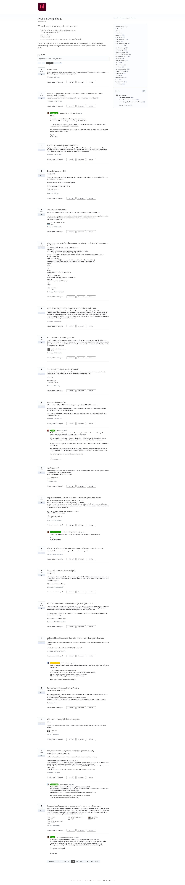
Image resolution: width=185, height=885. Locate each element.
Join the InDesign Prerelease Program (49, 46)
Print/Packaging (56, 825)
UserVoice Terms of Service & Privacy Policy (86, 880)
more (63, 512)
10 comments (50, 651)
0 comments (50, 77)
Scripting (118, 75)
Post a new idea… (120, 28)
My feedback (58, 63)
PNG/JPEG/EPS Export (121, 71)
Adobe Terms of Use (101, 880)
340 (81, 861)
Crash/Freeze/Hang (58, 101)
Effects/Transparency (120, 52)
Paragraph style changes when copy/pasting (63, 688)
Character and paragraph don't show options (63, 719)
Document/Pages (57, 520)
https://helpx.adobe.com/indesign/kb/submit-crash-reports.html (90, 450)
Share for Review (120, 77)
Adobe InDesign (73, 880)
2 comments (50, 193)
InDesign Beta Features (124, 105)
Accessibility (118, 35)
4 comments (50, 154)
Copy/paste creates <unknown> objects (61, 570)
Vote (41, 74)
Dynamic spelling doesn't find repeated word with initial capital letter (72, 308)
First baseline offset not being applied (60, 337)
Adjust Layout (119, 37)
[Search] (143, 91)
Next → (97, 861)
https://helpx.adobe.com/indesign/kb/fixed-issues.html (64, 126)
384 (92, 861)
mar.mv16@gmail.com (52, 382)
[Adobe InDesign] (42, 7)
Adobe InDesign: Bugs (124, 97)
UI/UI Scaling (57, 77)
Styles (55, 702)
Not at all (72, 82)
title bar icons (52, 69)
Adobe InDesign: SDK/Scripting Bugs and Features (131, 102)
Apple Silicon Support (121, 39)
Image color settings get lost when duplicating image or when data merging (74, 806)
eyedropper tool (53, 468)
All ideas (118, 31)
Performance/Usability (58, 554)
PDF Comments (119, 65)
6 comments (50, 772)
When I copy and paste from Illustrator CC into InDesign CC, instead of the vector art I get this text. (77, 244)
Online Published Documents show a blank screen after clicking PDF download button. (75, 639)
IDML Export (57, 772)
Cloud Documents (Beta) (121, 43)
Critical (92, 82)
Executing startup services (56, 402)
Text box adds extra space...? (57, 210)
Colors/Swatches (119, 45)
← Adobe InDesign (42, 21)
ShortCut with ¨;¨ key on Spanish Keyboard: (62, 369)
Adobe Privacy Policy (110, 880)
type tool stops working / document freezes (62, 145)
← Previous (51, 861)
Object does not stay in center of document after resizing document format (73, 498)
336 (65, 861)
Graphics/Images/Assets (59, 292)
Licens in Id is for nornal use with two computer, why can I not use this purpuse (75, 548)
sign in (128, 18)
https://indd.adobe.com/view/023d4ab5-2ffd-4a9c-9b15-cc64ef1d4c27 (64, 648)
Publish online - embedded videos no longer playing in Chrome (70, 603)
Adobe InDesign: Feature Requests (127, 99)
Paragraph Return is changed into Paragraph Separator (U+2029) (70, 751)
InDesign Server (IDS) (121, 60)
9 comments (50, 292)
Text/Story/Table (57, 154)
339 (77, 861)
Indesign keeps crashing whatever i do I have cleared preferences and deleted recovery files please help (75, 94)
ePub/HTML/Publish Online (60, 621)
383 (88, 861)
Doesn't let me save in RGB (56, 171)
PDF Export (56, 193)
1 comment (49, 554)
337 (69, 861)
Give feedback (123, 95)
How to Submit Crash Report (94, 43)
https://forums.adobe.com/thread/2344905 (71, 757)
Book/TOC (118, 41)
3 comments (50, 520)
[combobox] (129, 91)
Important (82, 82)
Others (55, 481)
